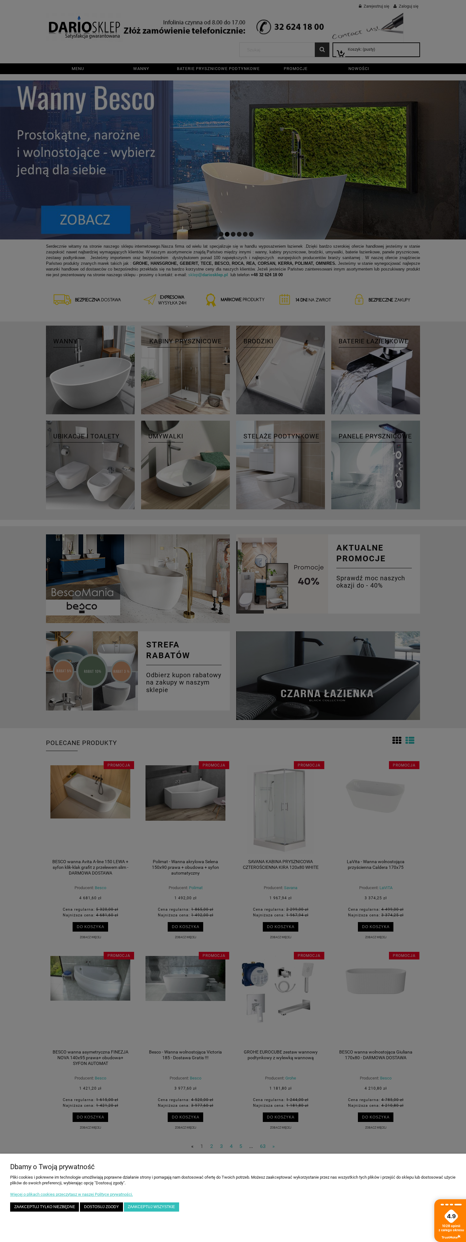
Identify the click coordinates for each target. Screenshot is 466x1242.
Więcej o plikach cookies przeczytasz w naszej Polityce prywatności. (71, 1194)
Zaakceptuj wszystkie (151, 1207)
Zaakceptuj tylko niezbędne (44, 1207)
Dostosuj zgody (101, 1207)
